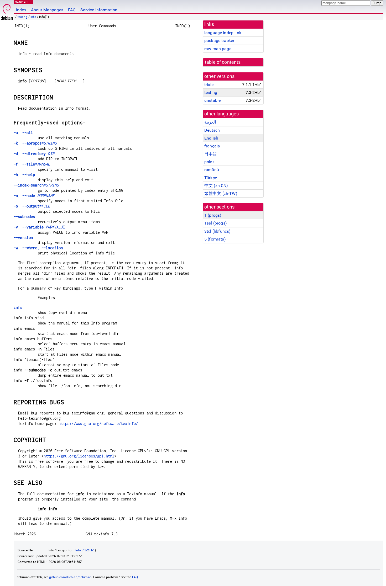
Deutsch (212, 130)
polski (210, 161)
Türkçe (210, 177)
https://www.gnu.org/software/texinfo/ (98, 423)
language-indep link (222, 32)
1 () (212, 215)
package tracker (219, 40)
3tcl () (217, 231)
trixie (208, 84)
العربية (210, 122)
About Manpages (47, 9)
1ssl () (215, 223)
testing (23, 17)
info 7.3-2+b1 (85, 550)
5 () (215, 239)
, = (35, 143)
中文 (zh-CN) (216, 185)
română (211, 169)
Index (21, 9)
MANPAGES (23, 2)
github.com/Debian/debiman (70, 577)
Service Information (98, 9)
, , (38, 248)
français (212, 145)
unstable (212, 100)
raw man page (217, 48)
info (33, 17)
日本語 (210, 153)
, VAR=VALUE (39, 227)
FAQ (72, 9)
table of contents (223, 62)
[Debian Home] (6, 10)
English (211, 138)
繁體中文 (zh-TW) (220, 193)
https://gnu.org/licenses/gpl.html (79, 456)
